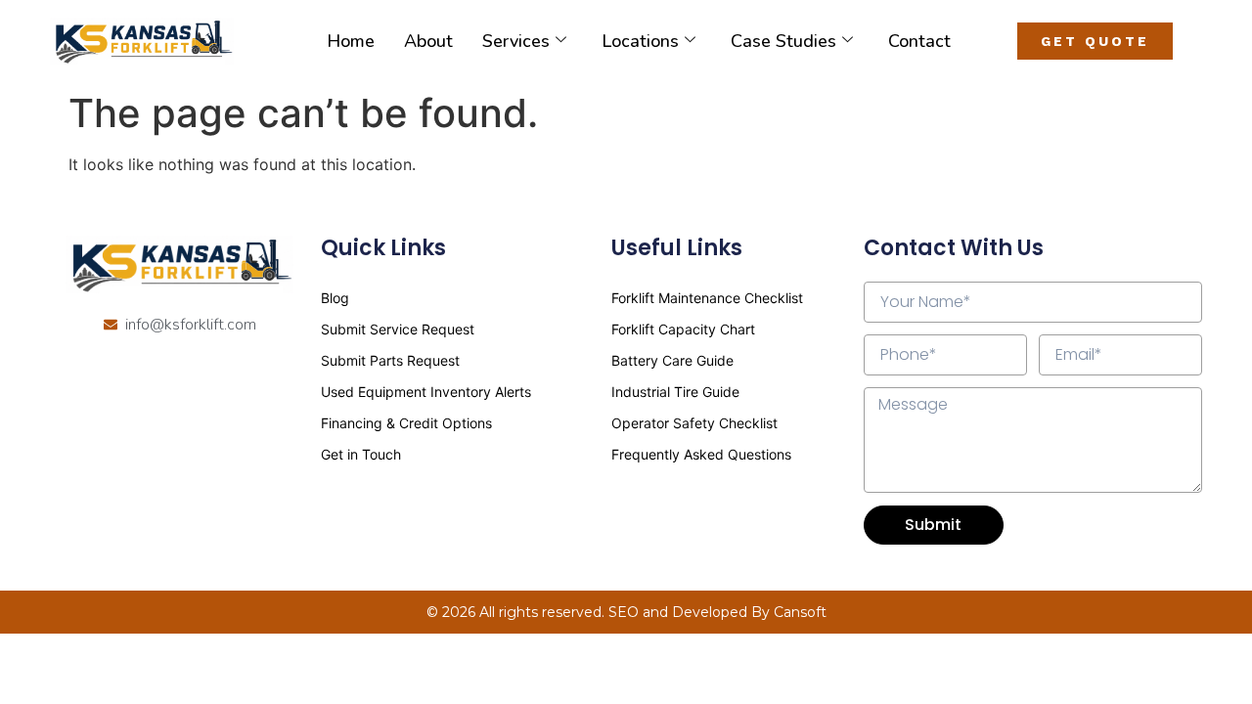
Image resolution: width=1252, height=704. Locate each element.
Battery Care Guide (672, 360)
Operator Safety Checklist (694, 423)
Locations (640, 41)
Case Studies (783, 41)
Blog (335, 297)
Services (516, 41)
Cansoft (800, 612)
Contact (919, 41)
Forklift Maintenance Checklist (707, 297)
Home (351, 41)
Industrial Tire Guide (675, 391)
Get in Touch (361, 454)
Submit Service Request (397, 329)
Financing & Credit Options (406, 423)
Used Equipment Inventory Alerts (426, 391)
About (428, 41)
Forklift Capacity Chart (683, 329)
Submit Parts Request (390, 360)
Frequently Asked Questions (701, 454)
